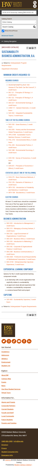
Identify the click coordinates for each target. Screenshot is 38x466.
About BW (4, 375)
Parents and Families (8, 423)
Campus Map (6, 379)
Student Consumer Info (9, 452)
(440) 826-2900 (6, 441)
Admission (5, 355)
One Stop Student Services (10, 389)
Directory (4, 445)
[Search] (34, 27)
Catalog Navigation (10, 41)
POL (20, 85)
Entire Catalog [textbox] (7, 22)
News (3, 386)
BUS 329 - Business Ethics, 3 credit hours (21, 239)
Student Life (5, 366)
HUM (17, 85)
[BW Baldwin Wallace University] (11, 4)
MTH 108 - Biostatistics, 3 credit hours (21, 193)
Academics (5, 352)
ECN (13, 85)
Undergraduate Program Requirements (23, 306)
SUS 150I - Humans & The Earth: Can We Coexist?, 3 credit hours (22, 87)
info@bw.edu (18, 441)
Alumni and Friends (8, 402)
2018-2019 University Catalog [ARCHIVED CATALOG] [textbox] (19, 12)
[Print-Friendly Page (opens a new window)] (32, 48)
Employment (5, 362)
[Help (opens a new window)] (35, 48)
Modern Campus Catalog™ (23, 465)
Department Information (10, 69)
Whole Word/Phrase (11, 31)
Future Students (7, 420)
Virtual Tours (6, 393)
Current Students (7, 409)
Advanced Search (7, 36)
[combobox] (19, 12)
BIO (9, 85)
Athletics (4, 359)
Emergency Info (7, 455)
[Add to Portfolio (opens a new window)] (30, 48)
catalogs (8, 460)
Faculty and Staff (7, 413)
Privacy (4, 448)
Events (3, 382)
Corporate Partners (8, 406)
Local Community (7, 416)
